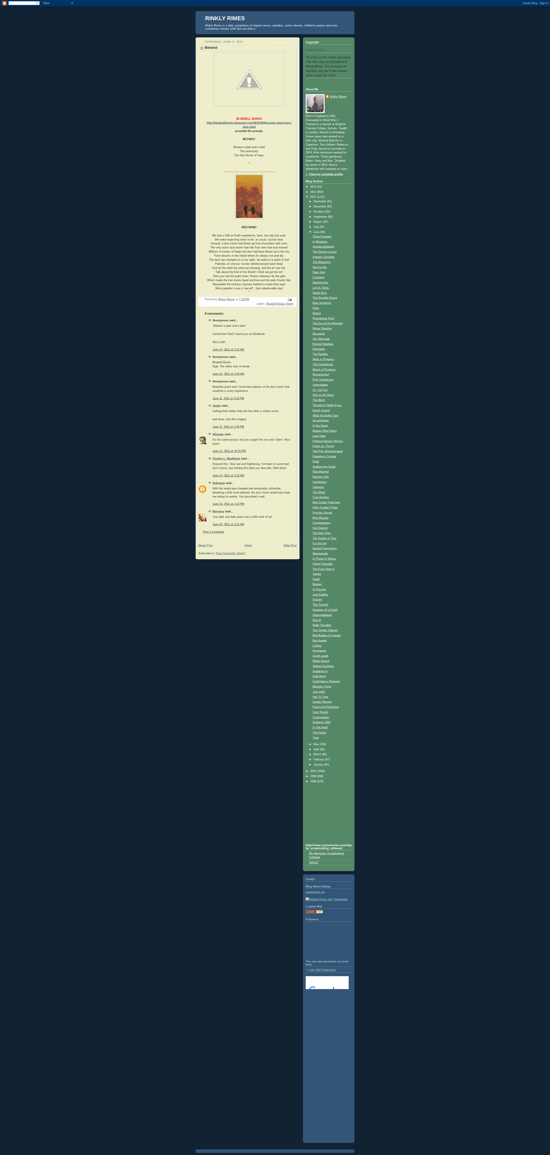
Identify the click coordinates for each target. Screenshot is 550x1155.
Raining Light (321, 476)
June (316, 232)
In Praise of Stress (324, 558)
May (316, 744)
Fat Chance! (320, 528)
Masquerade (320, 553)
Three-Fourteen (322, 236)
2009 (313, 776)
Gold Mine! (319, 676)
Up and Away (321, 420)
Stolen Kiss (320, 292)
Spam (316, 579)
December (320, 201)
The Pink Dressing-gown (328, 451)
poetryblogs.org (315, 892)
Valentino (318, 487)
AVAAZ (313, 862)
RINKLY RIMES (225, 18)
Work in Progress (323, 359)
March (317, 754)
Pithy (316, 308)
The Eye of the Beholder (328, 323)
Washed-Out (320, 282)
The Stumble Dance (325, 297)
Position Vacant (322, 512)
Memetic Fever (322, 686)
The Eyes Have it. (324, 569)
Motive (317, 313)
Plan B (317, 620)
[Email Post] (289, 299)
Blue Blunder (320, 517)
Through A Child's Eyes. (327, 405)
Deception (319, 333)
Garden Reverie (322, 701)
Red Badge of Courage (327, 635)
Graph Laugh (320, 655)
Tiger (316, 737)
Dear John (319, 272)
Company (318, 277)
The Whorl (319, 492)
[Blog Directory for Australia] (314, 912)
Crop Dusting (321, 497)
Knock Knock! (321, 410)
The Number (320, 354)
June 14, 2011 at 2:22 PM (228, 504)
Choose (317, 599)
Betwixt (317, 584)
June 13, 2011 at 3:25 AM (228, 475)
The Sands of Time (324, 538)
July (316, 226)
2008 (313, 781)
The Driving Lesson (325, 251)
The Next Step (322, 533)
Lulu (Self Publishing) (322, 969)
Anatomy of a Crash (325, 609)
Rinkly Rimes (338, 96)
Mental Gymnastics (325, 548)
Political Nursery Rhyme (328, 441)
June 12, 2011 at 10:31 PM (229, 451)
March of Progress (324, 369)
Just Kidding (320, 594)
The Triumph (320, 604)
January (318, 764)
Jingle (216, 405)
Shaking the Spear (324, 466)
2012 (313, 191)
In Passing (319, 589)
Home (248, 545)
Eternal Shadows (323, 344)
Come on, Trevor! (323, 446)
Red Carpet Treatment (326, 502)
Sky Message (321, 338)
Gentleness (320, 482)
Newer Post (205, 545)
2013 (313, 186)
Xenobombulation (323, 246)
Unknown (218, 483)
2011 (313, 196)
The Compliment (323, 364)
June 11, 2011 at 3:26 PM (228, 398)
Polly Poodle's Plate (325, 507)
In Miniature (320, 241)
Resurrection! (321, 374)
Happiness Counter (324, 456)
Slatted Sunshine (323, 666)
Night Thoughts (322, 625)
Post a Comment (213, 531)
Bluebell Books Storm (279, 303)
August (318, 221)
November (320, 206)
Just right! (319, 691)
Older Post (290, 545)
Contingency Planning (326, 681)
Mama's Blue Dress (325, 430)
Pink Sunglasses (323, 379)
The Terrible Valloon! (325, 630)
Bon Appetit (320, 640)
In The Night (320, 727)
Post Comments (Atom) (230, 553)
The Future (319, 732)
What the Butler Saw (325, 415)
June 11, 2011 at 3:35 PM (228, 426)
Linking (317, 645)
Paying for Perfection (326, 707)
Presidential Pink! (324, 318)
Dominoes (319, 349)
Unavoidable (320, 384)
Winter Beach (321, 661)
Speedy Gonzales (324, 257)
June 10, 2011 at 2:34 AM (228, 373)
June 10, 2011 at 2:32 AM (228, 349)
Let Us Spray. (321, 287)
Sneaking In (320, 671)
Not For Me (320, 267)
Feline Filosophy (323, 563)
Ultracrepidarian (322, 615)
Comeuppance (321, 522)
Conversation (321, 717)
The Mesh (319, 400)
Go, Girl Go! (320, 390)
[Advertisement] (325, 1010)
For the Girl (320, 543)
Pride (316, 461)
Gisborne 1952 (322, 722)
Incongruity (319, 650)
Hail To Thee (320, 697)
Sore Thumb (320, 712)
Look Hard (319, 436)
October (318, 211)
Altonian (218, 434)
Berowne (218, 511)
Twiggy (317, 574)
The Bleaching (321, 262)
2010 (313, 771)
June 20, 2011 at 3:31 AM (228, 524)
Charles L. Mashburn (226, 458)
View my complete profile (326, 174)
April (316, 749)
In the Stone (320, 425)
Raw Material (321, 471)
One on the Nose (323, 395)
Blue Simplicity (322, 303)
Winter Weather (322, 328)
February (319, 759)
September (320, 216)
